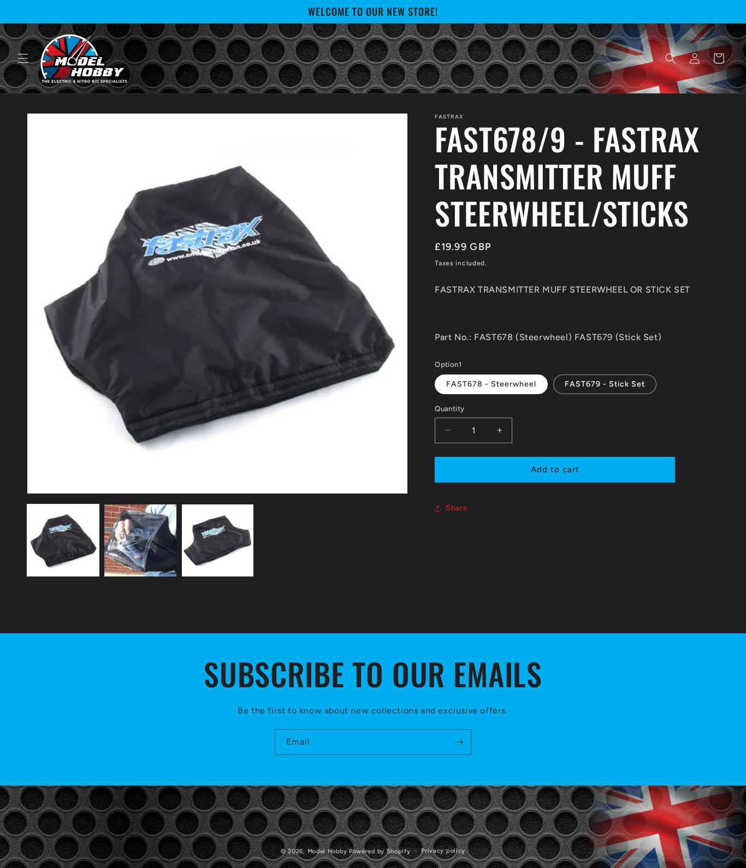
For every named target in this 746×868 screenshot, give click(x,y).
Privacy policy (443, 850)
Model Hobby (327, 851)
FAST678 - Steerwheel (491, 384)
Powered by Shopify (380, 851)
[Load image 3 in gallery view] (217, 540)
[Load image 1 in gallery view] (63, 540)
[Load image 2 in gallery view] (140, 540)
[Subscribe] (459, 742)
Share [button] (456, 508)
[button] (23, 58)
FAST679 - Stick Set (605, 384)
